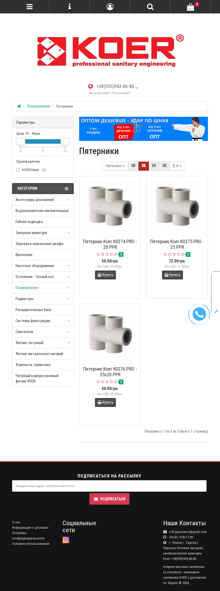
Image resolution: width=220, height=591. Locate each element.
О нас (16, 522)
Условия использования (30, 544)
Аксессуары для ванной (35, 200)
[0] (190, 7)
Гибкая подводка (29, 222)
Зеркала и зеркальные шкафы (39, 244)
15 (177, 166)
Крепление (24, 255)
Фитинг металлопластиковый (39, 354)
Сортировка (114, 166)
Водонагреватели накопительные (42, 211)
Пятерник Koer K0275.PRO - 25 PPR (177, 244)
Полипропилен (27, 288)
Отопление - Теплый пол (35, 277)
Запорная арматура (31, 233)
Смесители (24, 332)
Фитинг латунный (29, 343)
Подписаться (112, 499)
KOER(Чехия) (33, 170)
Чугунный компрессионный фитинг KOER (37, 378)
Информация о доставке (30, 528)
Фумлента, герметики (33, 365)
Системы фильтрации (33, 321)
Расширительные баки (33, 310)
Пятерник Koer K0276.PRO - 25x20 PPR (110, 371)
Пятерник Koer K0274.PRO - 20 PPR (110, 244)
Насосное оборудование (35, 266)
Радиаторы (25, 299)
